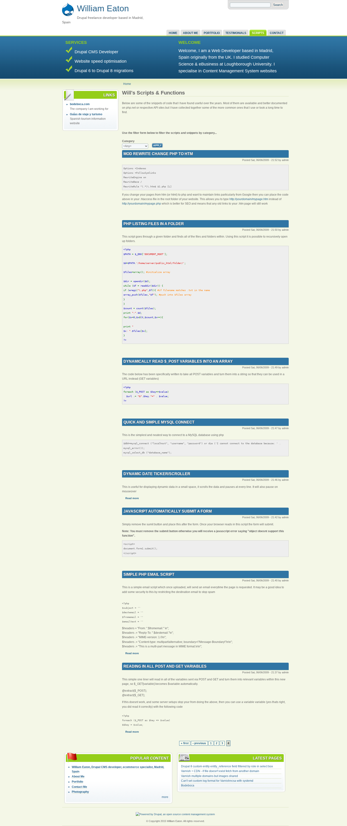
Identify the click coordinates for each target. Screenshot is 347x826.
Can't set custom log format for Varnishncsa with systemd (217, 780)
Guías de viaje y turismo (86, 114)
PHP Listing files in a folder (153, 224)
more (165, 797)
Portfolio (212, 33)
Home (173, 33)
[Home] (68, 15)
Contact (277, 33)
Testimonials (235, 33)
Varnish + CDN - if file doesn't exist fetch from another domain (220, 771)
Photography (80, 791)
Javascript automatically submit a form (167, 511)
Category (128, 141)
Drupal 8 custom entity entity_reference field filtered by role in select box (227, 766)
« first (185, 743)
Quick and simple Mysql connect (159, 422)
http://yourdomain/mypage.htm (248, 199)
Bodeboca (187, 785)
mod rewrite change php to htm (158, 154)
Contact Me (79, 787)
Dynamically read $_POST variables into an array (178, 361)
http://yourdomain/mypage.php (141, 203)
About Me (190, 33)
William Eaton (103, 8)
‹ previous (199, 743)
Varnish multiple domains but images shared (209, 776)
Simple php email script (148, 574)
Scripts (258, 33)
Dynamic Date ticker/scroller (156, 474)
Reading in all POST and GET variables (165, 666)
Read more (132, 498)
